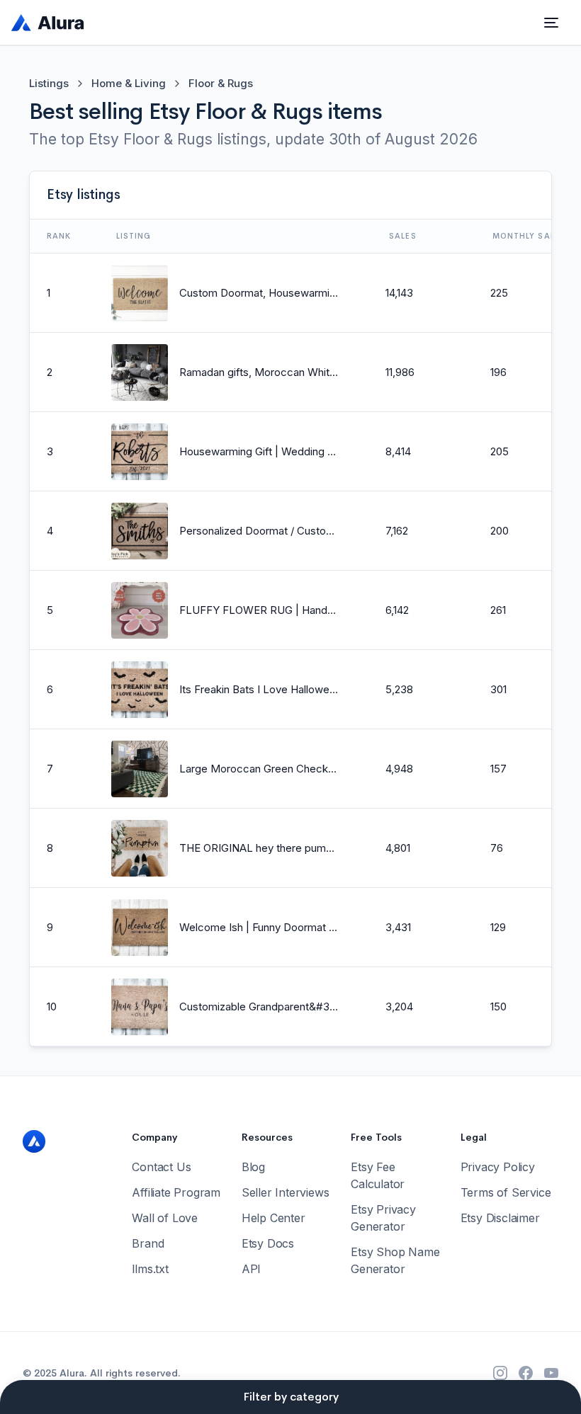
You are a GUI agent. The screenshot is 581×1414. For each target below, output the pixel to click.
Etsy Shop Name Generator (395, 1260)
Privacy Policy (498, 1167)
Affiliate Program (176, 1192)
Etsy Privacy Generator (383, 1217)
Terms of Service (506, 1192)
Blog (253, 1167)
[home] (48, 22)
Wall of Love (165, 1218)
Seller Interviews (285, 1192)
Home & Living (128, 83)
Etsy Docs (268, 1243)
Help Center (273, 1218)
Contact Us (161, 1167)
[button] (551, 22)
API (251, 1269)
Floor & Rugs (220, 83)
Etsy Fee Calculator (378, 1175)
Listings (49, 83)
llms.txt (150, 1269)
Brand (148, 1243)
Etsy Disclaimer (500, 1218)
